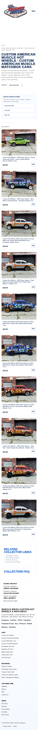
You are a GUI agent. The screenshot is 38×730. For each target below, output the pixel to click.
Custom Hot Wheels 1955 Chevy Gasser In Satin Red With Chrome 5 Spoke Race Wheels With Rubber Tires (18, 406)
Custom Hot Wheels (8, 635)
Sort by (4, 85)
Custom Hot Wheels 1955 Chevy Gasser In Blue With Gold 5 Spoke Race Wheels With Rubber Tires (18, 323)
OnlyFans (12, 627)
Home (3, 45)
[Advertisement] (19, 30)
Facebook (27, 620)
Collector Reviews (12, 560)
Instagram (5, 620)
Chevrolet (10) (9, 105)
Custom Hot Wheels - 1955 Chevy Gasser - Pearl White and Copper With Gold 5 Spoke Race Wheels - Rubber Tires (18, 282)
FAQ (3, 692)
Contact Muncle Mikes (13, 562)
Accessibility (6, 709)
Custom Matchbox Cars (9, 641)
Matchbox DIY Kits (7, 649)
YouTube (13, 620)
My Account (5, 714)
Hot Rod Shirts (6, 657)
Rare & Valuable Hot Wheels (10, 677)
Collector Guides (7, 666)
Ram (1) (7, 115)
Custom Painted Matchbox (10, 643)
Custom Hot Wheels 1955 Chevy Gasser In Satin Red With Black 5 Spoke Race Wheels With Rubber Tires (18, 487)
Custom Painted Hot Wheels (10, 638)
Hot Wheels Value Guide (9, 669)
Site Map (4, 712)
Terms (15, 726)
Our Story (5, 703)
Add (33, 164)
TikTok (20, 620)
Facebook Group (8, 623)
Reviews (4, 706)
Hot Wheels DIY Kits (8, 646)
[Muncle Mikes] (15, 11)
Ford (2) (7, 110)
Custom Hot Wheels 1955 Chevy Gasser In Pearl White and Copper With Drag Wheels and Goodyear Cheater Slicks (18, 240)
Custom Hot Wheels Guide (10, 675)
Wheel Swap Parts (7, 652)
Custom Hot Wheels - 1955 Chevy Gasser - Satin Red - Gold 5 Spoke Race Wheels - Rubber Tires (18, 447)
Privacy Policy (7, 726)
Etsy (16, 623)
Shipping (4, 686)
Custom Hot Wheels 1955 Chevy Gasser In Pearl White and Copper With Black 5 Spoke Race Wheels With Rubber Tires (18, 529)
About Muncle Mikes (12, 557)
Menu (33, 11)
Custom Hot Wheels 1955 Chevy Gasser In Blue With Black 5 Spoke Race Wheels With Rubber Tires (18, 364)
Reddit (29, 623)
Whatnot (5, 627)
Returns (4, 689)
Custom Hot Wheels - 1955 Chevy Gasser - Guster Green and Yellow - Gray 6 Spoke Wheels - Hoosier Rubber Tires (19, 159)
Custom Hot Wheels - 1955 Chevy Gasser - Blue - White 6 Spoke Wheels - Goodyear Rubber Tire (19, 199)
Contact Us (5, 694)
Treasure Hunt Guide (8, 672)
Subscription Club (7, 654)
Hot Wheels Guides (12, 555)
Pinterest (22, 623)
